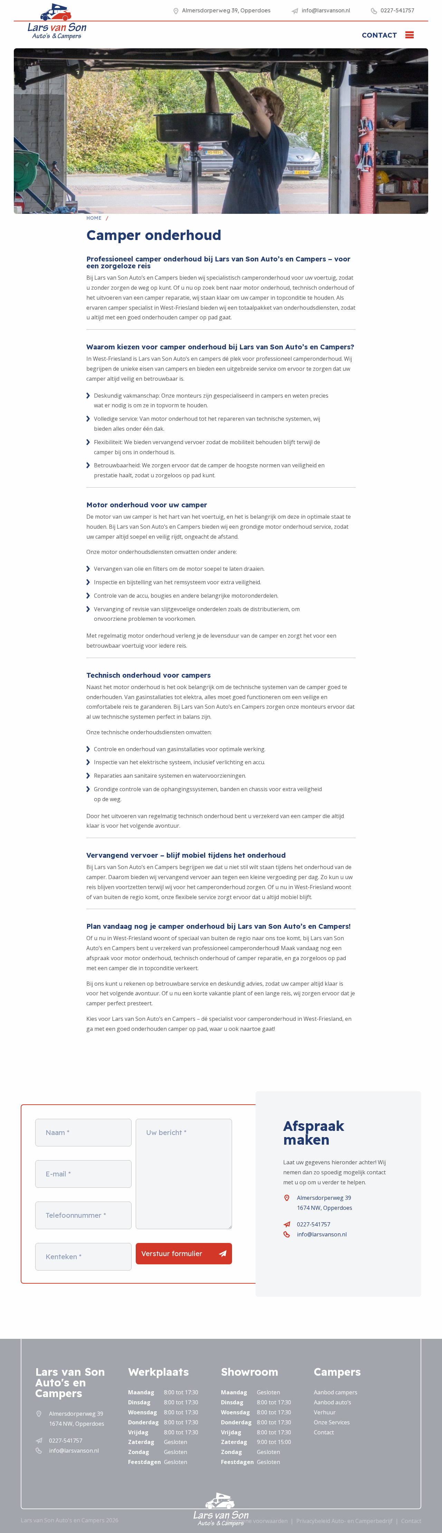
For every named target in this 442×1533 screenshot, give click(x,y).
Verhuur (325, 1412)
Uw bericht (166, 1132)
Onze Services (332, 1422)
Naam (57, 1132)
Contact (379, 35)
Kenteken (63, 1256)
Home (94, 218)
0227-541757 (313, 1224)
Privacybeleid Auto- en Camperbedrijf (344, 1521)
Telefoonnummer (76, 1215)
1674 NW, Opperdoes (324, 1208)
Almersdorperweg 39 (324, 1198)
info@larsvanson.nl (322, 1234)
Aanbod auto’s (332, 1402)
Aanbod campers (335, 1392)
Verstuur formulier (171, 1253)
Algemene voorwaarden (257, 1521)
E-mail (58, 1174)
